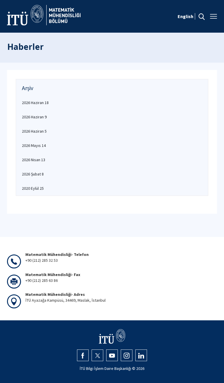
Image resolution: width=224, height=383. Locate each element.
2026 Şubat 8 (33, 174)
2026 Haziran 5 (34, 131)
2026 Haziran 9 (34, 117)
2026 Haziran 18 (35, 102)
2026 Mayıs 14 (34, 145)
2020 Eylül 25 (33, 188)
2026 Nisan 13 (33, 159)
